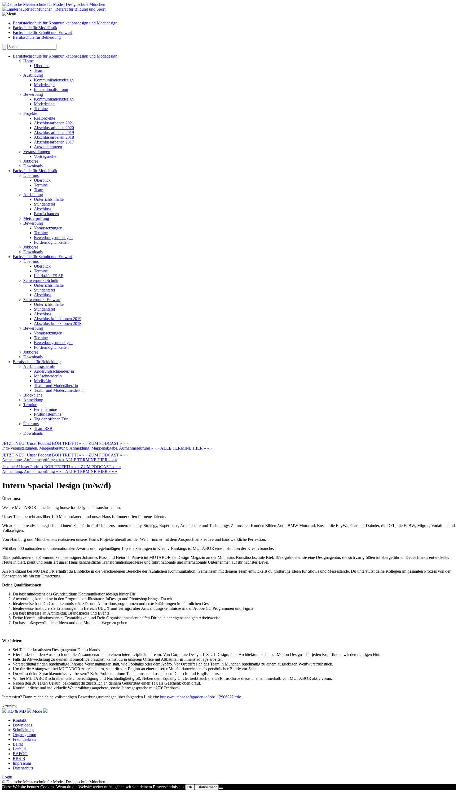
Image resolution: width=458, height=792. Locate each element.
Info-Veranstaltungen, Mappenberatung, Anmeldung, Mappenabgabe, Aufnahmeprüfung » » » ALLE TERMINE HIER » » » (107, 448)
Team (38, 70)
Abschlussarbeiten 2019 (54, 132)
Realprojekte (44, 118)
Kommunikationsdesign (54, 80)
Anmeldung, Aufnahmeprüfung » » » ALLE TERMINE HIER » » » (59, 460)
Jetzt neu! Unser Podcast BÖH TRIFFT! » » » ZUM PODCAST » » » (61, 466)
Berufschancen (46, 213)
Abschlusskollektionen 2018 (57, 323)
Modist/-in (42, 380)
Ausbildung (33, 75)
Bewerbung (33, 94)
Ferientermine (45, 409)
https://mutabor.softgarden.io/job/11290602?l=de (201, 697)
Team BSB (43, 428)
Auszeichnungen (48, 147)
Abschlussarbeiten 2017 (54, 142)
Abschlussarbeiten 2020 (54, 127)
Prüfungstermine (47, 414)
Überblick (42, 180)
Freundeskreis (24, 739)
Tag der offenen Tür (51, 419)
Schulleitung (23, 730)
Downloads (33, 166)
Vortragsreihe (45, 156)
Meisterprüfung (36, 218)
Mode (36, 711)
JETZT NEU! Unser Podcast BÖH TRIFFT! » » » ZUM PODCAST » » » (65, 443)
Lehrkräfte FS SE (48, 275)
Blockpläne (32, 395)
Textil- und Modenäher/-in (56, 385)
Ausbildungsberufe (39, 366)
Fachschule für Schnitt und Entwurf (42, 32)
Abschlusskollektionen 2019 (57, 318)
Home (28, 61)
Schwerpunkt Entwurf (41, 299)
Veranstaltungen (36, 151)
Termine (41, 108)
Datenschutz (23, 768)
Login (7, 777)
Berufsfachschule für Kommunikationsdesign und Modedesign (65, 23)
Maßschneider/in (48, 376)
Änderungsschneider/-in (54, 371)
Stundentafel (44, 204)
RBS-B (19, 758)
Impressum (22, 763)
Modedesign (44, 84)
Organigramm (24, 734)
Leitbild (19, 749)
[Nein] (221, 788)
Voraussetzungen (48, 228)
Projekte (30, 113)
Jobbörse (30, 161)
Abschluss (42, 209)
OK (189, 787)
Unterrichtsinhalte (49, 199)
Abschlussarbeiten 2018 (54, 137)
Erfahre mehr (207, 787)
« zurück (9, 706)
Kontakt (19, 720)
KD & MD (16, 711)
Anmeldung (33, 400)
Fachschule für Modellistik (35, 27)
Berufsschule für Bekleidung (37, 37)
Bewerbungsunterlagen (53, 237)
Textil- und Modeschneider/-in (59, 390)
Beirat (18, 744)
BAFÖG (20, 753)
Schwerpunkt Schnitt (40, 280)
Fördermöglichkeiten (51, 242)
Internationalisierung (51, 89)
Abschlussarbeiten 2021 (54, 123)
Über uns (41, 65)
